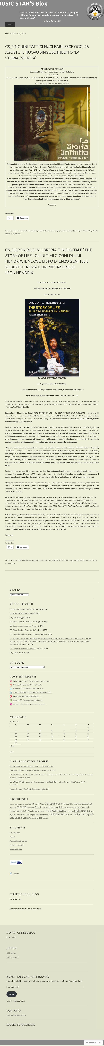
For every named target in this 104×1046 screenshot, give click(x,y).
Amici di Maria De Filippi (35, 804)
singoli (57, 231)
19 (40, 737)
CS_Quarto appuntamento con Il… (33, 704)
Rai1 (77, 810)
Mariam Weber (18, 685)
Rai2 (83, 811)
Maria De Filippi (26, 811)
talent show (44, 815)
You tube (45, 818)
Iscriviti (11, 994)
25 (28, 740)
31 (16, 743)
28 (64, 740)
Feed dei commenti (17, 845)
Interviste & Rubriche (20, 231)
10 (16, 734)
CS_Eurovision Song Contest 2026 (22, 609)
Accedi (12, 837)
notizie (67, 811)
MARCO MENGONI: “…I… (34, 696)
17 (16, 737)
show (19, 815)
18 (28, 737)
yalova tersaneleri (19, 692)
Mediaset (36, 811)
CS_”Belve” (14, 653)
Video (39, 818)
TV (71, 814)
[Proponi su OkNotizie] (14, 874)
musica (50, 810)
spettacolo (35, 814)
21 (64, 737)
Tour (67, 814)
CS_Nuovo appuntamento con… (38, 681)
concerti (21, 807)
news (60, 810)
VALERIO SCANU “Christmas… (33, 689)
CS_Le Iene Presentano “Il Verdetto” (23, 648)
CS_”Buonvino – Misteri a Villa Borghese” (25, 634)
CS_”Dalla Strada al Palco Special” (23, 622)
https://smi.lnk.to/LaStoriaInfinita (56, 84)
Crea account (15, 833)
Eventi (38, 807)
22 (76, 737)
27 (52, 740)
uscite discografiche (67, 231)
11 (28, 734)
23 (88, 737)
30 (88, 740)
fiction (61, 807)
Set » (12, 752)
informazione (69, 807)
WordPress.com (16, 849)
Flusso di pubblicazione (18, 841)
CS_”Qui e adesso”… (34, 685)
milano (42, 811)
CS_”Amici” (14, 618)
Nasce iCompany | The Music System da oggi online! (29, 789)
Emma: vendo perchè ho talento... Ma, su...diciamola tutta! (31, 766)
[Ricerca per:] (96, 24)
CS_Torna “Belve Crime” (19, 613)
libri (50, 560)
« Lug (12, 746)
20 (52, 737)
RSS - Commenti (12, 957)
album (12, 804)
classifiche (69, 804)
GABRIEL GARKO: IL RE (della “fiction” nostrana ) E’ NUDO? (32, 771)
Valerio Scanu (22, 817)
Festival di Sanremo (50, 807)
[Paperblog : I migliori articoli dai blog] (16, 862)
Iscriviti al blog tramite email (27, 976)
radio (72, 811)
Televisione (57, 814)
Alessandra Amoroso (20, 804)
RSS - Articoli (11, 953)
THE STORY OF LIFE (60, 560)
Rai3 (88, 811)
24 (16, 740)
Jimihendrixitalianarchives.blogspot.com (82, 515)
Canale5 (50, 803)
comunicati (78, 804)
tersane (16, 689)
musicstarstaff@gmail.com (16, 1015)
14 (64, 734)
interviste (77, 807)
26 (40, 740)
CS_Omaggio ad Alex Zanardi (21, 626)
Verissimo (32, 818)
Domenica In (30, 807)
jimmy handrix (42, 560)
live (17, 811)
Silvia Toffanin (26, 815)
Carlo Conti (60, 804)
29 (76, 740)
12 (40, 734)
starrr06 (95, 231)
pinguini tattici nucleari (45, 231)
